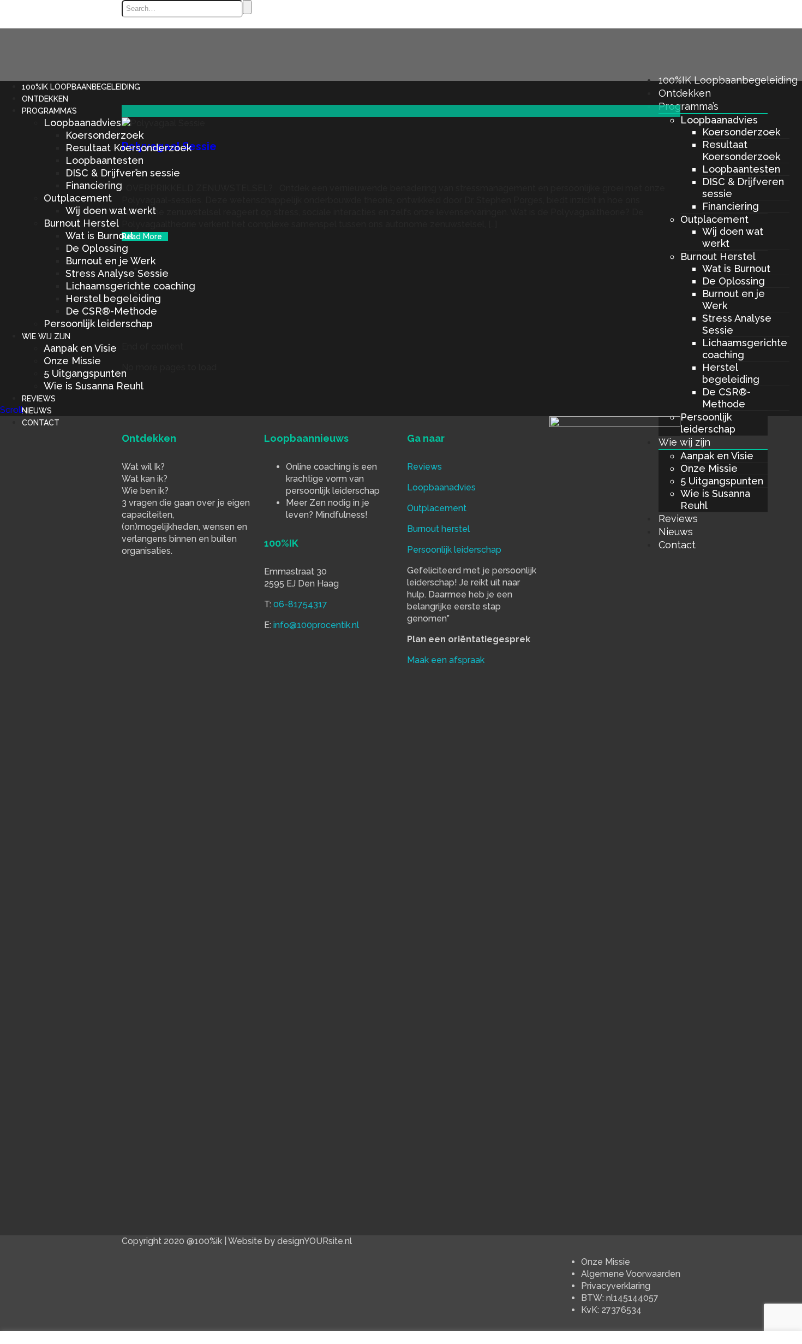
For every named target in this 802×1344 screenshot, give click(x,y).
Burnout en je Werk (110, 261)
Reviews (39, 398)
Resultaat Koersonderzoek (741, 150)
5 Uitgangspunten (721, 481)
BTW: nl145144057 (620, 1298)
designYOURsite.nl (314, 1241)
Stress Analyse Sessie (117, 273)
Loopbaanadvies (719, 120)
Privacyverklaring (615, 1286)
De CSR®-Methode (726, 398)
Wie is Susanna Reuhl (93, 386)
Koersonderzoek (741, 132)
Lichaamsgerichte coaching (130, 286)
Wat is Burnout (736, 268)
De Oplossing (733, 281)
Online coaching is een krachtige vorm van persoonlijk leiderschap (333, 478)
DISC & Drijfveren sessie (122, 173)
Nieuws (37, 410)
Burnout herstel (438, 529)
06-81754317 (300, 604)
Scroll (11, 410)
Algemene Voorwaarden (630, 1274)
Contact (40, 422)
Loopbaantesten (741, 169)
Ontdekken (685, 93)
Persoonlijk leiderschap (707, 423)
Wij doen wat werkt (110, 210)
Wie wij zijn (684, 442)
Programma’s (689, 106)
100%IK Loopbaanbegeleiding (728, 80)
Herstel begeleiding (730, 373)
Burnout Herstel (718, 256)
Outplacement (714, 219)
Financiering (730, 206)
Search (247, 7)
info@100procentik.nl (316, 625)
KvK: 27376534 (611, 1310)
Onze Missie (709, 468)
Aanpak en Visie (716, 455)
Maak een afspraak (445, 660)
